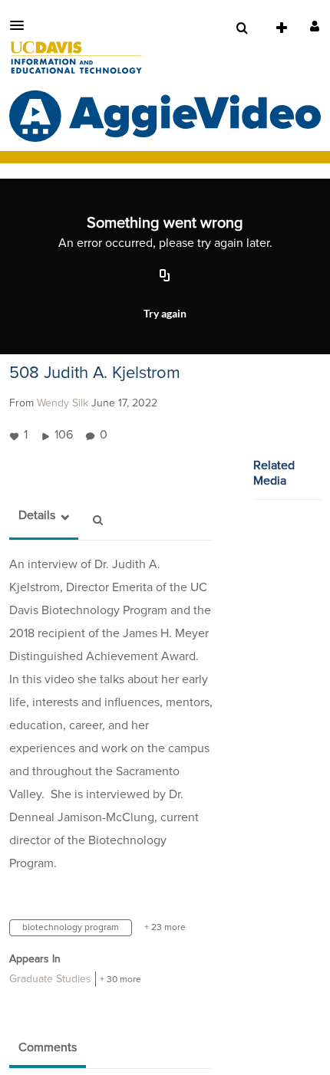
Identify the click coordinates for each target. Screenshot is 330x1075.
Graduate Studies (50, 979)
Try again (165, 313)
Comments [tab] (47, 1047)
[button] (21, 25)
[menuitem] (242, 28)
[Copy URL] (165, 276)
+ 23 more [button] (165, 927)
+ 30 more (120, 980)
